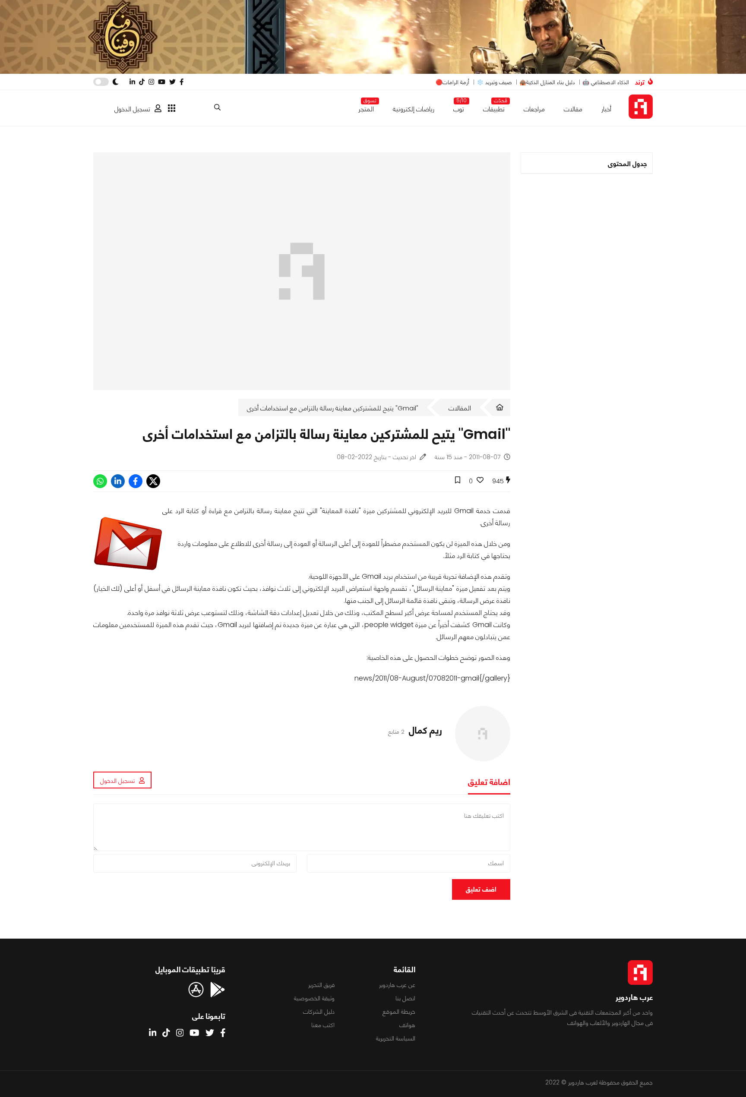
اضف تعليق (481, 889)
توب (458, 107)
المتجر (366, 107)
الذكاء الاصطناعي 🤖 (605, 82)
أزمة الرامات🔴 (452, 82)
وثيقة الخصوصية (314, 998)
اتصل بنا (405, 998)
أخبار (606, 108)
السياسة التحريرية (395, 1038)
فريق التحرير (321, 984)
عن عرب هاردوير (397, 984)
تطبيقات (494, 107)
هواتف (407, 1025)
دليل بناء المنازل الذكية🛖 (547, 82)
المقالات (460, 408)
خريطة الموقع (398, 1011)
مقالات (573, 108)
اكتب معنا (323, 1025)
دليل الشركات (319, 1011)
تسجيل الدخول (132, 108)
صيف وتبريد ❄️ (494, 82)
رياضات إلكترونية (413, 108)
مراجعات (534, 108)
